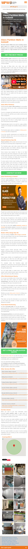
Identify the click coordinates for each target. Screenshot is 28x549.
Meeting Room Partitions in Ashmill (10, 538)
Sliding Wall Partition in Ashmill (9, 540)
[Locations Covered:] (1, 2)
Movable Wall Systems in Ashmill (9, 537)
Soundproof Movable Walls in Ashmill (10, 543)
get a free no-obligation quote (14, 351)
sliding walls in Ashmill (15, 293)
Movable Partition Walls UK (7, 355)
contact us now (14, 173)
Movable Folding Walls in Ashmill (9, 541)
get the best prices (14, 55)
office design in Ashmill (20, 234)
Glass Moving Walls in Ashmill (8, 544)
